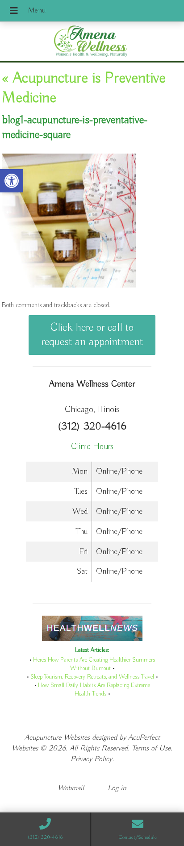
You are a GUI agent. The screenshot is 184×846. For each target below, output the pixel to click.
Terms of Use (151, 748)
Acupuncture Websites (57, 737)
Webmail (71, 788)
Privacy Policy (91, 759)
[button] (11, 180)
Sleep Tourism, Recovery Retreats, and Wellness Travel (92, 677)
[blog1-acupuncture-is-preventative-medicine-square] (69, 285)
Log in (117, 788)
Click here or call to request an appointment (92, 335)
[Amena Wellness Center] (92, 42)
